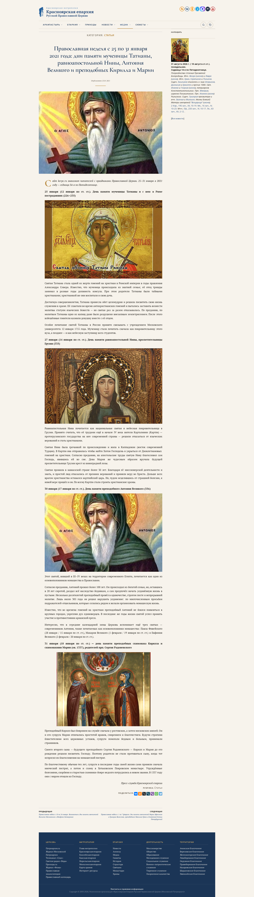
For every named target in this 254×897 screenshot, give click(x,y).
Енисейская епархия (89, 854)
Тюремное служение (156, 870)
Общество (151, 851)
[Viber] (152, 794)
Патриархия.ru (53, 848)
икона (199, 76)
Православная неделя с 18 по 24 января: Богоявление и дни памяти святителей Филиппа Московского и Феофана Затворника (68, 814)
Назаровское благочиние (192, 867)
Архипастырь (51, 24)
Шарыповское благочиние (192, 870)
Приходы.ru (51, 864)
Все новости (178, 118)
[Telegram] (160, 794)
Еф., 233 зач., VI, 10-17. (195, 108)
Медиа (124, 24)
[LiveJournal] (148, 794)
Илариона (210, 81)
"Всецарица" (197, 102)
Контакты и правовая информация (127, 889)
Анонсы (117, 851)
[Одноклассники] (140, 794)
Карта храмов (85, 867)
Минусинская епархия (90, 864)
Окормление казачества (158, 873)
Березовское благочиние (192, 851)
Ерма (186, 79)
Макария (204, 90)
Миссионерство (154, 848)
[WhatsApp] (156, 794)
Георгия (184, 87)
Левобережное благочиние (193, 857)
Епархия (72, 24)
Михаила (190, 99)
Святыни (117, 867)
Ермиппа (187, 84)
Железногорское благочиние (194, 854)
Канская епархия (87, 857)
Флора (192, 76)
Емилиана (182, 81)
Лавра (208, 76)
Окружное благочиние (191, 861)
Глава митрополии (88, 848)
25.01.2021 (106, 81)
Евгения (180, 99)
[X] (144, 794)
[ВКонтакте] (136, 794)
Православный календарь (58, 877)
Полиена (207, 79)
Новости (107, 24)
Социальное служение (157, 861)
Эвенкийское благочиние (192, 873)
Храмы (116, 873)
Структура (118, 864)
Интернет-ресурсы (88, 870)
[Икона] (180, 61)
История (117, 861)
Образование (152, 854)
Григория (193, 96)
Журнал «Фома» (53, 867)
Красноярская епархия (90, 851)
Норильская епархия (89, 861)
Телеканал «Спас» (54, 857)
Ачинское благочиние (191, 848)
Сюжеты (141, 24)
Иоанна (174, 87)
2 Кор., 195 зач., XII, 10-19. (184, 105)
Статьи (109, 35)
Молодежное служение (157, 857)
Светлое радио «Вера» (56, 861)
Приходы (90, 24)
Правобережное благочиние (193, 864)
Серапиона (195, 79)
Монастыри (118, 870)
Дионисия (175, 84)
